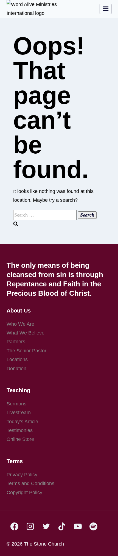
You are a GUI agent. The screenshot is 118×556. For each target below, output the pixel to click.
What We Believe (25, 333)
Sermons (16, 403)
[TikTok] (62, 527)
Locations (17, 359)
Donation (16, 368)
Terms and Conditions (30, 483)
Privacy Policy (22, 474)
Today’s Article (22, 421)
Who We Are (20, 324)
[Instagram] (30, 527)
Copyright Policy (24, 492)
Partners (16, 341)
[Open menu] (105, 9)
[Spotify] (94, 527)
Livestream (19, 412)
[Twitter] (46, 527)
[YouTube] (78, 527)
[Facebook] (15, 527)
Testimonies (20, 430)
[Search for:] (45, 215)
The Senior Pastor (26, 350)
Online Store (20, 439)
